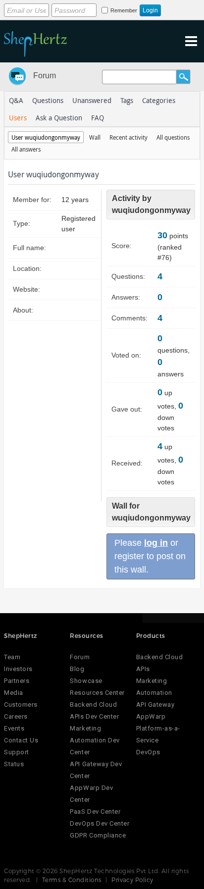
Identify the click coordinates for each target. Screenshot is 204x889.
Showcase (86, 680)
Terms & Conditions (72, 879)
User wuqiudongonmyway (45, 137)
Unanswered (91, 100)
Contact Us (21, 740)
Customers (21, 704)
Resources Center (97, 692)
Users (18, 117)
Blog (77, 669)
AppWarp (151, 716)
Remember (123, 10)
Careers (16, 716)
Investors (18, 669)
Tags (126, 100)
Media (13, 692)
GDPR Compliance (98, 835)
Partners (16, 680)
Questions (47, 100)
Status (14, 764)
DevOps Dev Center (99, 823)
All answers (26, 149)
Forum (44, 75)
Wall (95, 137)
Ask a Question (59, 117)
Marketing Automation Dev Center (94, 740)
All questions (173, 137)
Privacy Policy (132, 879)
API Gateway (155, 704)
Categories (158, 100)
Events (14, 728)
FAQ (97, 117)
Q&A (16, 100)
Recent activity (128, 137)
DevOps (148, 752)
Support (16, 752)
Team (12, 657)
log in (156, 543)
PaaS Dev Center (95, 811)
